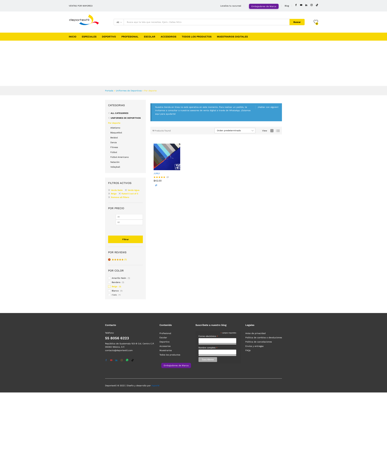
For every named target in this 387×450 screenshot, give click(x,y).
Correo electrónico (208, 336)
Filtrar (125, 239)
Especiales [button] (89, 36)
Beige (114, 193)
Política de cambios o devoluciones (263, 337)
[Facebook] (296, 5)
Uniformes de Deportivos (129, 90)
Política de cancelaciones (258, 342)
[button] (176, 166)
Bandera (116, 282)
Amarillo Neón (119, 278)
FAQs (247, 350)
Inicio (72, 36)
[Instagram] (311, 5)
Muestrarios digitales (232, 36)
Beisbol (114, 137)
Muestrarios (165, 350)
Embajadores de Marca (263, 6)
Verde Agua (133, 190)
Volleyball (115, 167)
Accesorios (168, 36)
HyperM (155, 385)
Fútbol (113, 152)
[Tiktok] (317, 5)
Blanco (115, 290)
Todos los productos (196, 36)
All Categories (119, 113)
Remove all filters (120, 197)
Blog (287, 6)
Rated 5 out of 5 (130, 193)
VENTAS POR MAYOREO (81, 6)
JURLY (157, 173)
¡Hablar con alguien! (268, 107)
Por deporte (114, 123)
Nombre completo (207, 347)
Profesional (129, 36)
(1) (119, 259)
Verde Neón (117, 190)
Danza (113, 142)
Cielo (114, 295)
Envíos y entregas (254, 346)
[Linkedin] (306, 5)
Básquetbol (116, 132)
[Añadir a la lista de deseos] (168, 166)
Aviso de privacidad (255, 333)
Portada (109, 90)
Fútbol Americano (119, 157)
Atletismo (115, 128)
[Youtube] (301, 5)
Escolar (149, 36)
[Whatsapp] (127, 360)
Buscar (297, 22)
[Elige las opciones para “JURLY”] (156, 166)
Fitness (114, 147)
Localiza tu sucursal (230, 6)
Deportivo (109, 36)
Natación (115, 162)
